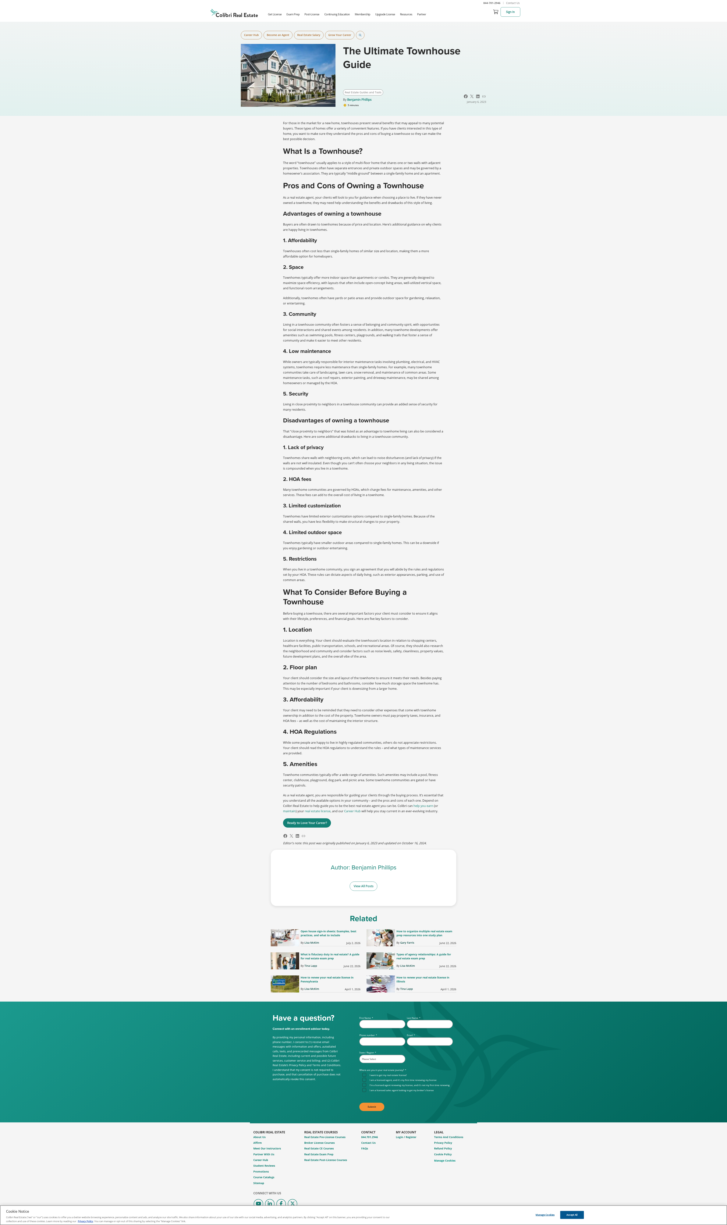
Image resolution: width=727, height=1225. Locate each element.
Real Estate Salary (308, 35)
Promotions (261, 1171)
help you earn (423, 806)
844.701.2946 (369, 1137)
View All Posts (364, 886)
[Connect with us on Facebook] (281, 1204)
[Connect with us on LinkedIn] (270, 1204)
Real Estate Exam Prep (318, 1154)
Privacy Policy (443, 1143)
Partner (421, 14)
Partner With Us (263, 1154)
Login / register (406, 1137)
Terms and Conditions (448, 1137)
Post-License (311, 14)
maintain (289, 811)
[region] (363, 1215)
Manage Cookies (445, 1160)
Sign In (510, 12)
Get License (275, 14)
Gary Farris (407, 942)
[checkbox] (407, 1082)
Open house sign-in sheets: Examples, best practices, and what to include (328, 933)
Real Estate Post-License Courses (325, 1160)
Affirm (257, 1143)
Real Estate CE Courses (319, 1148)
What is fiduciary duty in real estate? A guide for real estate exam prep (330, 956)
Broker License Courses (319, 1143)
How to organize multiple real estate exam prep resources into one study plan (424, 933)
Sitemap (258, 1183)
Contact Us (513, 3)
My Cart (496, 12)
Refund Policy (443, 1148)
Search (360, 35)
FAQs (364, 1148)
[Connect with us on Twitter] (292, 1204)
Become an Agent (278, 35)
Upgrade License (385, 14)
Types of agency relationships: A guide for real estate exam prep (423, 956)
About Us (259, 1137)
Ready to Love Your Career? (307, 823)
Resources (406, 14)
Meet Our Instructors (267, 1148)
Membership (362, 14)
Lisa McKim (311, 942)
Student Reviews (264, 1165)
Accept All (571, 1214)
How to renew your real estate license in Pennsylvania (327, 979)
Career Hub (251, 35)
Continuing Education (337, 14)
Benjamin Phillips (359, 100)
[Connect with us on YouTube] (258, 1204)
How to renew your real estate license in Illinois (422, 979)
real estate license (318, 811)
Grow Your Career (339, 35)
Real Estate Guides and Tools (363, 92)
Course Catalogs (263, 1177)
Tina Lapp (310, 966)
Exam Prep (293, 14)
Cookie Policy (443, 1154)
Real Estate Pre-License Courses (325, 1137)
